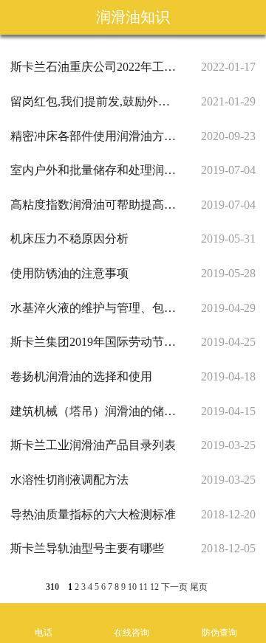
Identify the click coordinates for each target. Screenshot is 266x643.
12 (154, 587)
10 (132, 587)
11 (143, 587)
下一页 (174, 587)
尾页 (199, 587)
